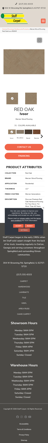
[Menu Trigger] (43, 21)
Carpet (24, 281)
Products (26, 29)
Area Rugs (24, 308)
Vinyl (24, 303)
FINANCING (24, 156)
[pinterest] (25, 417)
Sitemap (24, 440)
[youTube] (29, 417)
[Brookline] (20, 131)
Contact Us (24, 147)
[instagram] (21, 417)
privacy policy (25, 218)
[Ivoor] (12, 132)
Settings (24, 230)
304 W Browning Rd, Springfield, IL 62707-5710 (25, 8)
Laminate (24, 292)
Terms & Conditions (24, 429)
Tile (24, 297)
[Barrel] (28, 132)
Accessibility (24, 424)
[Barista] (36, 132)
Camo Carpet (24, 314)
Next (43, 97)
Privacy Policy (24, 435)
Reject (30, 226)
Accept (18, 226)
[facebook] (17, 417)
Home (4, 29)
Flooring (10, 29)
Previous (4, 97)
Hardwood (18, 29)
